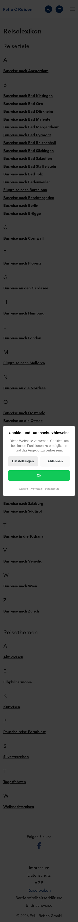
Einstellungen (23, 461)
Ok (39, 475)
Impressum (36, 488)
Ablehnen (55, 461)
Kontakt (23, 488)
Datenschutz (52, 488)
